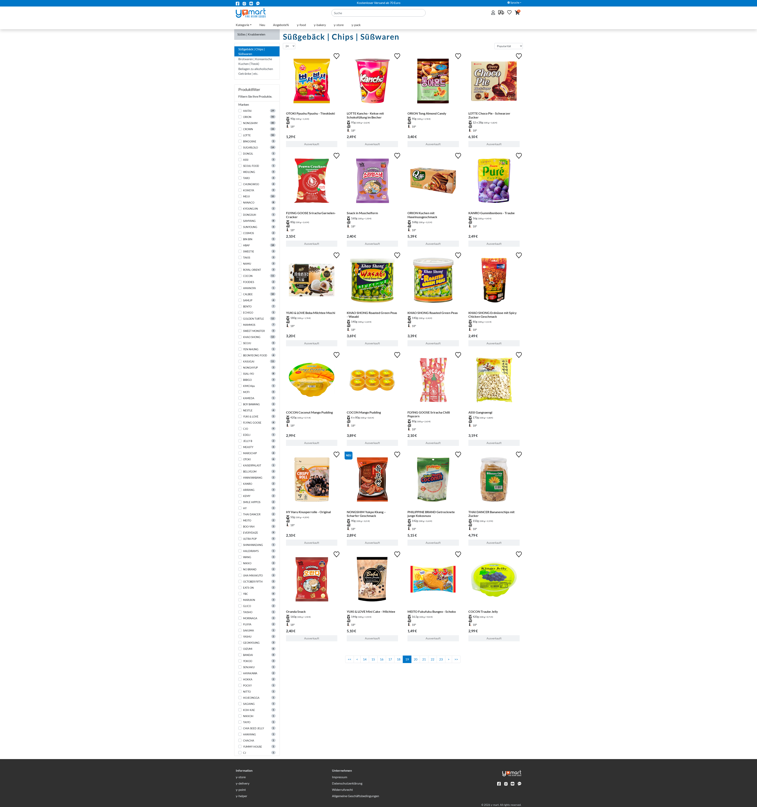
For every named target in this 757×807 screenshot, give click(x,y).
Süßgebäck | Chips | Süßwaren (251, 51)
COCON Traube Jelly (483, 611)
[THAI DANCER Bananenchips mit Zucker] (494, 480)
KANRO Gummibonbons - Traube (491, 213)
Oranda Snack (296, 611)
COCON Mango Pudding (364, 412)
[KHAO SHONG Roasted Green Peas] (433, 281)
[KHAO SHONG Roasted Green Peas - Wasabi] (372, 281)
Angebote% (281, 25)
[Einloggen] (493, 13)
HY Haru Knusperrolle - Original (308, 512)
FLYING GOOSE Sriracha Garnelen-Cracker (311, 215)
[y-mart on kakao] (258, 3)
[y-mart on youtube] (251, 3)
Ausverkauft (311, 144)
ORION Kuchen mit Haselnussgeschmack (422, 215)
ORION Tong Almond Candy (426, 113)
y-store (339, 25)
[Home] (254, 12)
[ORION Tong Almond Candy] (433, 81)
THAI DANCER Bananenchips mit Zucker (491, 513)
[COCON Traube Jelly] (494, 580)
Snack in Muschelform (362, 213)
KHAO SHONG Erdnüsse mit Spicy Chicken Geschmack (492, 314)
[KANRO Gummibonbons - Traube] (494, 181)
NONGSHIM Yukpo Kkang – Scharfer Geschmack (366, 513)
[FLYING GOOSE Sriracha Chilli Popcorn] (433, 380)
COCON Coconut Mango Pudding (309, 412)
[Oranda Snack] (311, 580)
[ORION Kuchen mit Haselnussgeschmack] (433, 181)
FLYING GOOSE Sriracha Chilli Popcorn (428, 414)
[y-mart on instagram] (244, 3)
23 (441, 659)
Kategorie (242, 25)
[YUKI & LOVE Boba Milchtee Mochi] (311, 281)
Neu (262, 25)
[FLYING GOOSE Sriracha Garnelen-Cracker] (311, 181)
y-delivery (242, 783)
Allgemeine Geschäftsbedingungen (355, 796)
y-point (241, 789)
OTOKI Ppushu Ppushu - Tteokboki (310, 113)
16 (381, 659)
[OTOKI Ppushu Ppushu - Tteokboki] (311, 81)
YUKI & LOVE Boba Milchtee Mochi (310, 313)
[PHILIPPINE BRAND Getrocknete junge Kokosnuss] (433, 480)
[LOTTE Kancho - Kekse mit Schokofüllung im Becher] (372, 81)
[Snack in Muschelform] (372, 181)
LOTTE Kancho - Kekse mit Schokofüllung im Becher (365, 115)
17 (390, 659)
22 (432, 659)
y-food (301, 25)
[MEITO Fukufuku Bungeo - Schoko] (433, 580)
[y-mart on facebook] (237, 3)
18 (398, 659)
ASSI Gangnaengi (480, 412)
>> (456, 659)
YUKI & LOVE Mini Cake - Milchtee (371, 611)
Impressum (339, 777)
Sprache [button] (514, 2)
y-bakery (320, 25)
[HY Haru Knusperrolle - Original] (311, 480)
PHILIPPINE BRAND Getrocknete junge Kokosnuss (431, 513)
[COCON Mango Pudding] (372, 380)
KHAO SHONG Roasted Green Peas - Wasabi (372, 314)
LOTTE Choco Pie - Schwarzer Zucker (489, 115)
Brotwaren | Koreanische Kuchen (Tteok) (255, 61)
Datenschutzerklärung (347, 783)
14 (364, 659)
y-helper (241, 796)
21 (424, 659)
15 (373, 659)
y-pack (356, 25)
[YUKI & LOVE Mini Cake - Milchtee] (372, 580)
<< (349, 659)
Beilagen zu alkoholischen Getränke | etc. (255, 71)
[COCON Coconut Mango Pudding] (311, 380)
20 (415, 659)
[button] (517, 13)
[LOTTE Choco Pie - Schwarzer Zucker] (494, 81)
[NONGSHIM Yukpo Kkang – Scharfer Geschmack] (372, 480)
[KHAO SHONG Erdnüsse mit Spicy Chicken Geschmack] (494, 281)
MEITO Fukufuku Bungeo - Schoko (431, 611)
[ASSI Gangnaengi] (494, 380)
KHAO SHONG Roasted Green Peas (432, 313)
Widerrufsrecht (342, 789)
